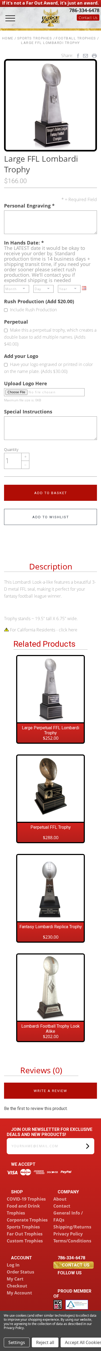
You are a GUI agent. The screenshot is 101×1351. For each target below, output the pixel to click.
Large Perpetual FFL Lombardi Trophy (50, 730)
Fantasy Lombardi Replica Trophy (50, 926)
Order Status (20, 1272)
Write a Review (50, 1091)
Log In (13, 1265)
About (60, 1199)
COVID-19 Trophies (26, 1199)
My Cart (15, 1279)
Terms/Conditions (72, 1241)
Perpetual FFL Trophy (50, 827)
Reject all (45, 1342)
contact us (75, 1265)
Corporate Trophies (27, 1220)
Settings (16, 1342)
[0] (94, 25)
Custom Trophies (25, 1241)
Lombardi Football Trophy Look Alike (50, 1029)
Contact (61, 1206)
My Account (19, 1293)
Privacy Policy (68, 1234)
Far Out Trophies (25, 1234)
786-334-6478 (83, 10)
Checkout (17, 1286)
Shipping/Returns (72, 1227)
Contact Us (88, 17)
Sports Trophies (23, 1227)
